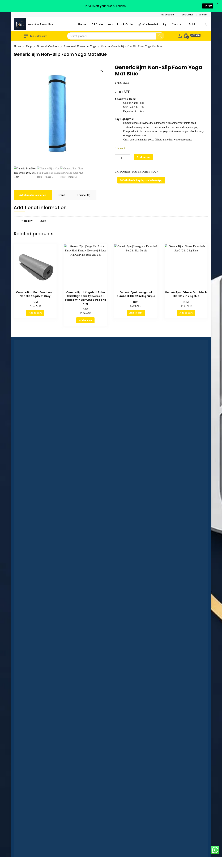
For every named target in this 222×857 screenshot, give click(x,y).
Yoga (154, 171)
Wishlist (203, 14)
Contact (178, 24)
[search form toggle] (205, 24)
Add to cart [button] (35, 312)
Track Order (186, 14)
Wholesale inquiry (153, 24)
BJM (192, 24)
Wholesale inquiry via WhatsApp (142, 180)
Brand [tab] (61, 195)
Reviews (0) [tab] (83, 195)
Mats (135, 171)
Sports (145, 171)
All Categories (102, 24)
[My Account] (180, 35)
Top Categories (38, 36)
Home (82, 24)
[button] (101, 70)
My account (167, 14)
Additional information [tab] (32, 195)
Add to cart (143, 157)
